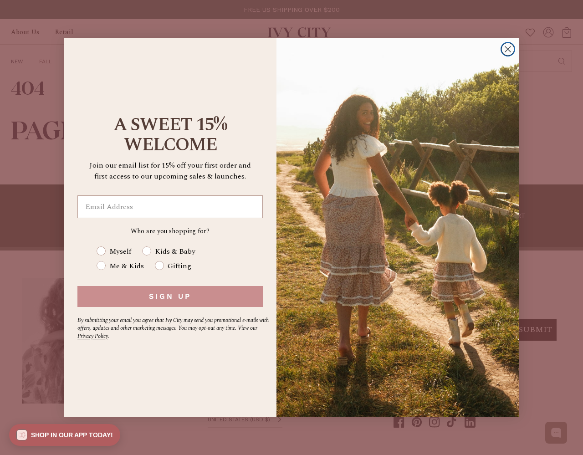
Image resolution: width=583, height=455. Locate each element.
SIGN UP (170, 296)
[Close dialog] (508, 49)
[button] (64, 435)
